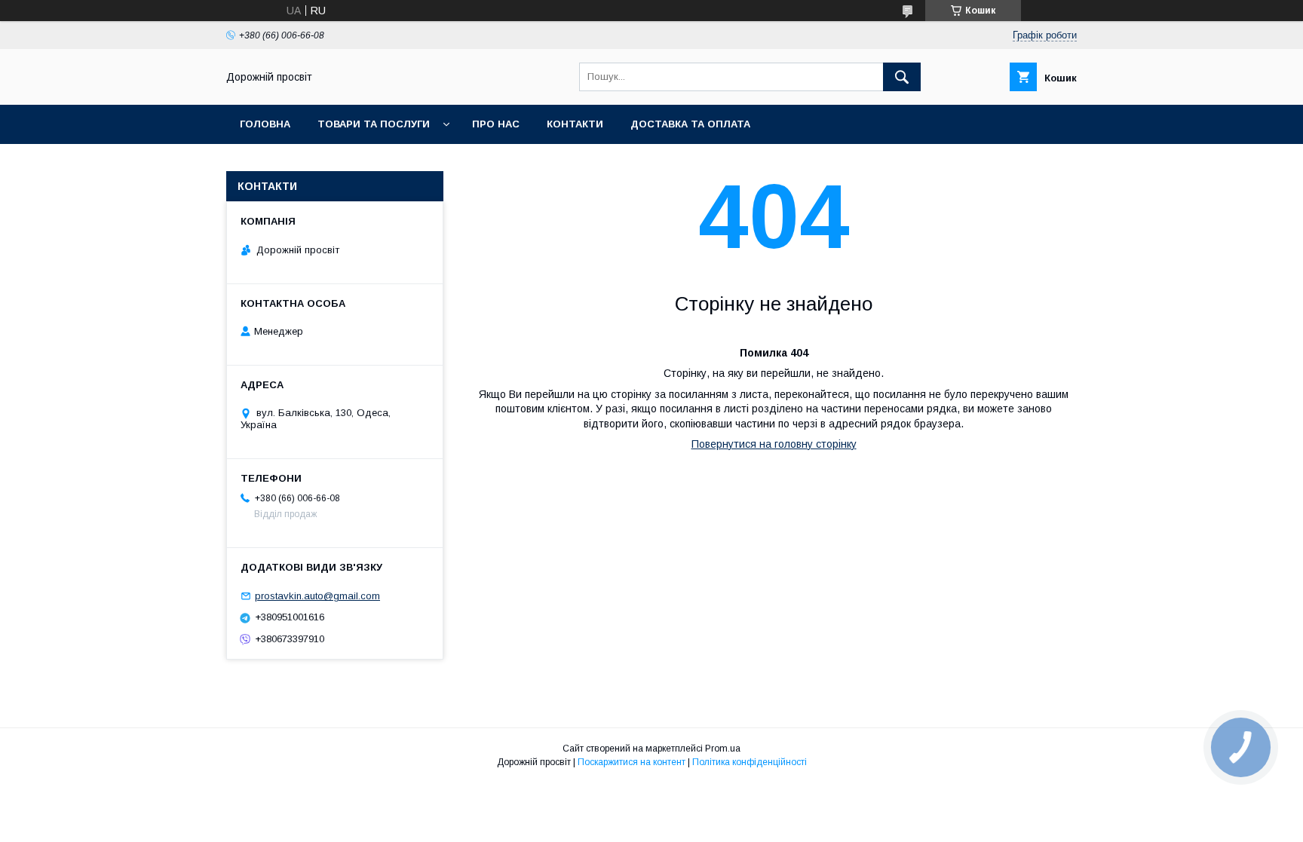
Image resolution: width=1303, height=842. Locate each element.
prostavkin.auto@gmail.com (317, 596)
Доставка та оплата (690, 124)
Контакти (575, 124)
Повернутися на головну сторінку (774, 444)
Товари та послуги (373, 124)
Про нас (496, 124)
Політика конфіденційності (749, 762)
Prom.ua (722, 748)
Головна (265, 124)
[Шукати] (902, 77)
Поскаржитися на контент (631, 762)
